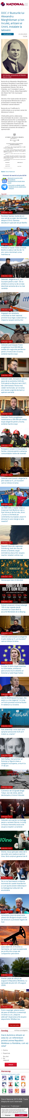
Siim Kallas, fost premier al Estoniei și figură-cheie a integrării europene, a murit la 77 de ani (13, 762)
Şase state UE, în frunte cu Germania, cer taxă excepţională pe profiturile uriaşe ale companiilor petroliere (14, 950)
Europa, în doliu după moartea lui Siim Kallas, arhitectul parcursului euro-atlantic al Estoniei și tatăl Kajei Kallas (13, 669)
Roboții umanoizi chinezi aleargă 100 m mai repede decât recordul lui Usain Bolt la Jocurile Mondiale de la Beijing (14, 608)
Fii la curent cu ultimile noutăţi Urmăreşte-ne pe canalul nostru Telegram (17, 186)
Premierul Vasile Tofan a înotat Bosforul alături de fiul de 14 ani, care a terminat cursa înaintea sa (13, 251)
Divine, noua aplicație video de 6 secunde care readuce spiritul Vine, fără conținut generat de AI (14, 854)
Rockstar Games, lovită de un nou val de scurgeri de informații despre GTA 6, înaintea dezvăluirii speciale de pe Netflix (14, 219)
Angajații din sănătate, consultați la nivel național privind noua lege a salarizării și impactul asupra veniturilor (14, 316)
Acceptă (21, 1115)
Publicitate (15, 1106)
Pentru (5, 1050)
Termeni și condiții (23, 1112)
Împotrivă (6, 1053)
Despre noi (5, 1106)
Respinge (7, 1115)
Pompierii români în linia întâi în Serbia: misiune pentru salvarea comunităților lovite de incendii (14, 451)
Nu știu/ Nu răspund (6, 1058)
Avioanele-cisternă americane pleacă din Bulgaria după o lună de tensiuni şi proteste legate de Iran (14, 918)
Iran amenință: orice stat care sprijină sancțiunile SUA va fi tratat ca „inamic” (13, 731)
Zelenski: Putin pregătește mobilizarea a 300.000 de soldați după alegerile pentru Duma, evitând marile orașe (14, 420)
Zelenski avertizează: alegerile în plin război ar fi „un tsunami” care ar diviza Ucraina (14, 480)
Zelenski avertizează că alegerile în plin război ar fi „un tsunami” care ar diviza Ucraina (14, 639)
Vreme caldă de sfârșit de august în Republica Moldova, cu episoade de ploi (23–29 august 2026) (14, 981)
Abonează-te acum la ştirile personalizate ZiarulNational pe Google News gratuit (16, 180)
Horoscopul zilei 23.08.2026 (12, 580)
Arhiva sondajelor (21, 1030)
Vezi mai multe (14, 1025)
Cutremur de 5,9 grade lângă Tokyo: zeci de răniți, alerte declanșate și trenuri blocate (12, 793)
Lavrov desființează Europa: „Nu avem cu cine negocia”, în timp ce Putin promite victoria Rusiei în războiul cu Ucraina (14, 701)
